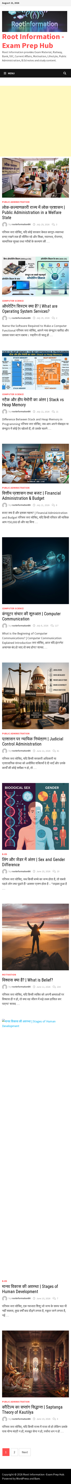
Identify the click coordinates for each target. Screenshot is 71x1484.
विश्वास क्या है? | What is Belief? (27, 980)
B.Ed (4, 854)
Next (25, 1452)
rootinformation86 (21, 224)
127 (56, 625)
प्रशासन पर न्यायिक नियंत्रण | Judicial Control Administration (32, 741)
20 (58, 871)
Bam (37, 1478)
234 (58, 986)
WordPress (22, 1478)
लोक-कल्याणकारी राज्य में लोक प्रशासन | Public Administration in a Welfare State (33, 212)
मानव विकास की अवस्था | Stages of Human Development (30, 1289)
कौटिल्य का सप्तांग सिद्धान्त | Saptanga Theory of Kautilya (32, 1410)
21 (57, 411)
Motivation (9, 974)
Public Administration (15, 201)
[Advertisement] (35, 121)
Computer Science (13, 300)
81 (58, 750)
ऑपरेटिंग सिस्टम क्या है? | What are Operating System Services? (29, 309)
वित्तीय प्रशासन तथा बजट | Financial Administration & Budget (31, 496)
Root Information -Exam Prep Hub (33, 41)
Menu (11, 73)
